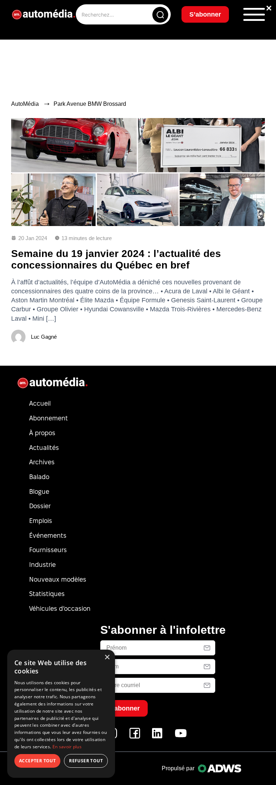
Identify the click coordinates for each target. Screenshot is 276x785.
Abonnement (48, 418)
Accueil (40, 403)
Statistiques (47, 593)
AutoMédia (25, 104)
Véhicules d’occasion (60, 608)
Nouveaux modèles (57, 579)
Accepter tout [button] (37, 761)
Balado (39, 476)
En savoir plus (67, 747)
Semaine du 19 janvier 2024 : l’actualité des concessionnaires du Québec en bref (116, 259)
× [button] (107, 657)
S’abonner (205, 14)
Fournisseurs (48, 549)
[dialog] (61, 714)
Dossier (40, 505)
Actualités (44, 447)
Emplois (40, 520)
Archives (42, 462)
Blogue (39, 491)
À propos (42, 432)
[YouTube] (181, 737)
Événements (47, 535)
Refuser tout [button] (86, 761)
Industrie (42, 564)
